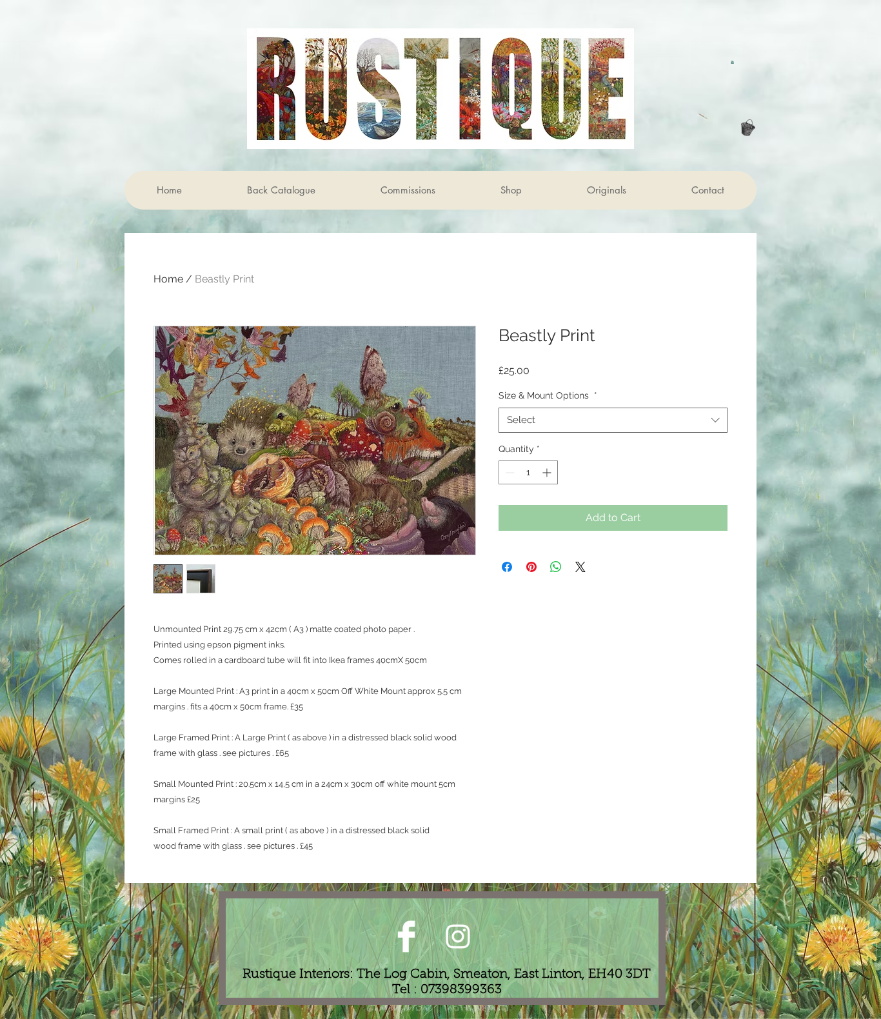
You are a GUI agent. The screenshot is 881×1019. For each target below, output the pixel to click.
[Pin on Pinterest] (531, 567)
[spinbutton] (528, 472)
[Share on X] (580, 567)
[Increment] (548, 472)
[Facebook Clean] (406, 936)
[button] (732, 62)
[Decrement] (508, 472)
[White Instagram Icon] (458, 936)
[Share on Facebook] (507, 567)
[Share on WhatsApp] (556, 567)
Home (168, 279)
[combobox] (613, 420)
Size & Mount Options (548, 395)
